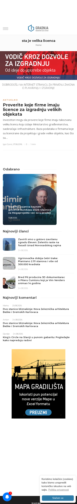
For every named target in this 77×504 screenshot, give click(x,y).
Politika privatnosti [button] (58, 489)
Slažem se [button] (57, 498)
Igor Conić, (8, 144)
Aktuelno (10, 100)
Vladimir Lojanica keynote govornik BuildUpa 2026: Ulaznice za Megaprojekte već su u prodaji (29, 209)
